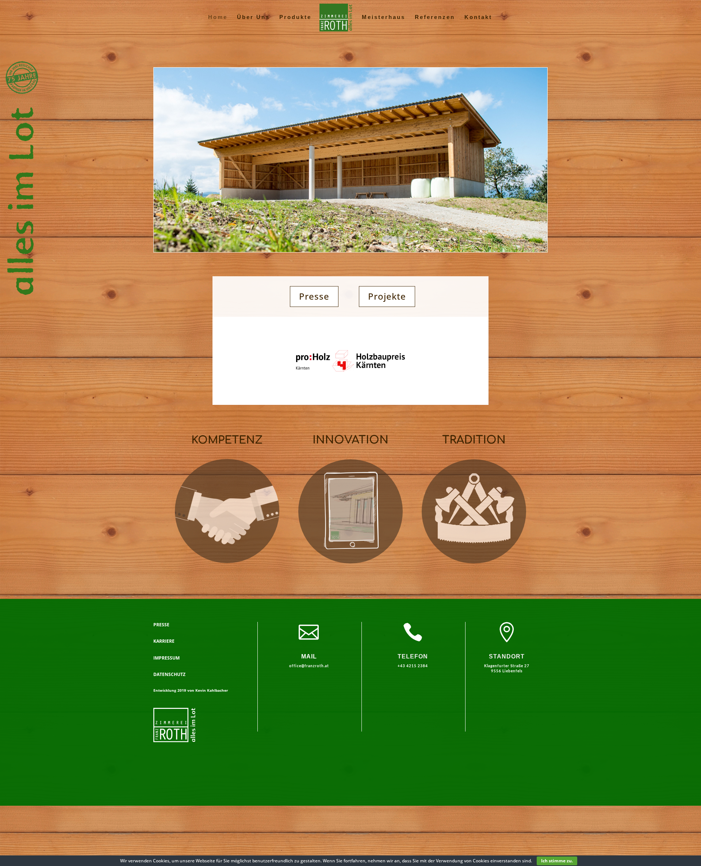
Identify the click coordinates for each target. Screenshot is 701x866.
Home (217, 17)
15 (378, 237)
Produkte (295, 17)
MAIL (309, 656)
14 (372, 237)
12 (360, 237)
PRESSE (161, 625)
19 (403, 237)
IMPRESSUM (166, 658)
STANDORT (507, 656)
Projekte (387, 296)
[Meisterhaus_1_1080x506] (350, 250)
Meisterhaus (383, 17)
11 (353, 237)
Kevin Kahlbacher (211, 690)
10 (347, 237)
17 (391, 237)
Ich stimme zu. (557, 861)
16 (384, 237)
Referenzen (435, 17)
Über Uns (253, 17)
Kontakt (478, 17)
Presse (314, 296)
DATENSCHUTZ (169, 674)
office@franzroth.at (309, 666)
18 (397, 237)
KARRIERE (164, 641)
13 (366, 237)
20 (409, 237)
